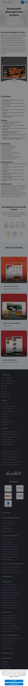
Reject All (14, 680)
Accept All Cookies (14, 684)
